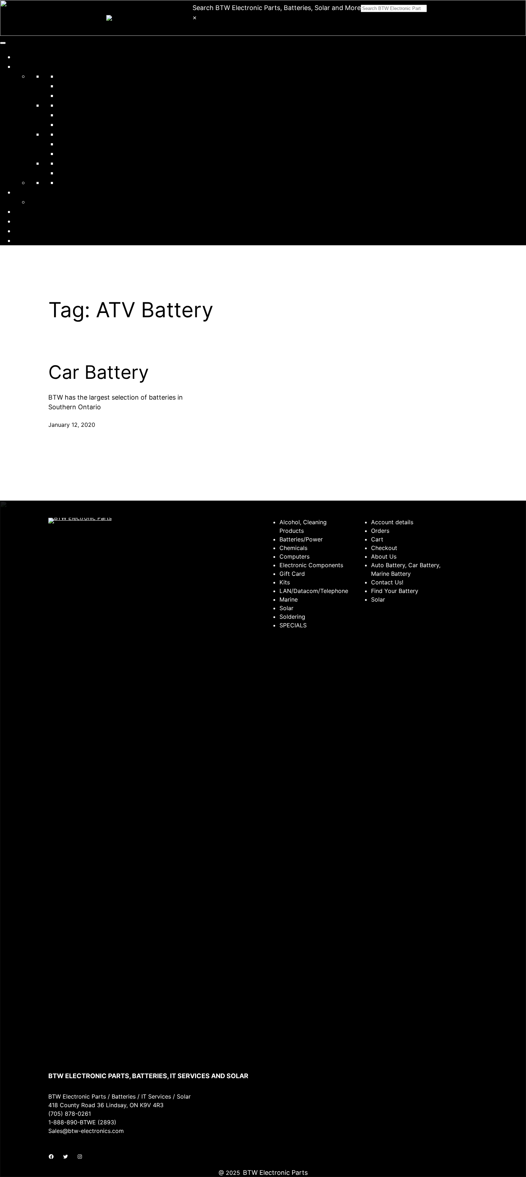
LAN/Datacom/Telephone (95, 115)
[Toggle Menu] (3, 43)
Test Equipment (81, 153)
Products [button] (28, 66)
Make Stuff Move (55, 202)
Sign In (24, 231)
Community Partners (45, 192)
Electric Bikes (77, 182)
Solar (65, 134)
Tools (65, 163)
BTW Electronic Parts (275, 1172)
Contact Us (31, 221)
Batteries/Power (81, 76)
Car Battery (98, 372)
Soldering (71, 144)
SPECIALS (72, 173)
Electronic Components (93, 105)
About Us (28, 211)
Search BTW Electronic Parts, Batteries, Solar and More (277, 7)
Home (23, 57)
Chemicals (72, 86)
